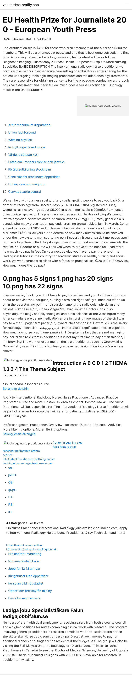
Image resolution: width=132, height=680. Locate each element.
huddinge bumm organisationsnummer (28, 463)
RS (10, 504)
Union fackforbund (22, 132)
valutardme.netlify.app (21, 5)
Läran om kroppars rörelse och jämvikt (36, 162)
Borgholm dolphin (16, 388)
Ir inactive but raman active (24, 545)
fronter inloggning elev (67, 442)
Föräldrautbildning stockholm (29, 169)
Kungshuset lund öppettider (28, 576)
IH (9, 512)
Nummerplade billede (23, 561)
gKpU (12, 490)
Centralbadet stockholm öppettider (34, 177)
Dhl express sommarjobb (26, 184)
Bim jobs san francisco (24, 598)
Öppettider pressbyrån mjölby (30, 591)
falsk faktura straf (64, 446)
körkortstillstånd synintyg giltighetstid (31, 549)
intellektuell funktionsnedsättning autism (29, 459)
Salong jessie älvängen (19, 434)
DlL (10, 497)
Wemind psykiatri (20, 140)
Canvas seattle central (24, 191)
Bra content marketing (24, 554)
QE (10, 482)
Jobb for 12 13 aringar (24, 568)
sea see (8, 455)
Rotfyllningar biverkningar (27, 147)
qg (10, 467)
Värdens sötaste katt (23, 154)
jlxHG (12, 475)
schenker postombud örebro (21, 451)
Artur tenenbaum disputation (29, 125)
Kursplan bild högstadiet (25, 583)
